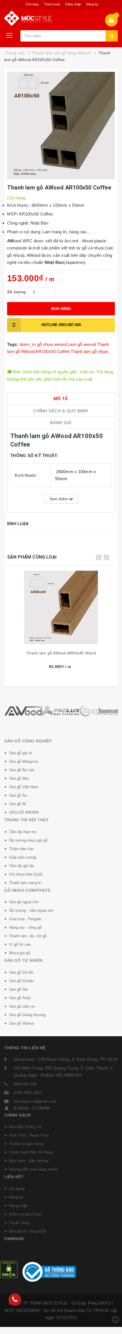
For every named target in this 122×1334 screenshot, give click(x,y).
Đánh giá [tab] (61, 422)
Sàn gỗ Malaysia (23, 761)
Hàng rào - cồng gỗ (25, 927)
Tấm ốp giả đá (21, 866)
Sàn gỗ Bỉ (17, 804)
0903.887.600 (61, 325)
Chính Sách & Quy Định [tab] (60, 410)
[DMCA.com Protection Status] (9, 1269)
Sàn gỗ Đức (19, 778)
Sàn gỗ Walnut (21, 1023)
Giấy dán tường (22, 857)
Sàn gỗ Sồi (18, 989)
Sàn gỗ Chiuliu (21, 981)
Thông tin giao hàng (26, 1144)
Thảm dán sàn (21, 849)
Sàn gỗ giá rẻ (20, 753)
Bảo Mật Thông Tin (25, 1127)
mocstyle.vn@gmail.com (35, 1101)
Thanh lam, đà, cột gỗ (28, 936)
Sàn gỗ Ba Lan (21, 770)
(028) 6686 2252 (27, 1093)
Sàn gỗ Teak (20, 998)
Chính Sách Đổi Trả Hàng (31, 1152)
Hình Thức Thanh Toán (29, 1135)
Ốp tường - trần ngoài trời (31, 910)
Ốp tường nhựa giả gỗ (28, 840)
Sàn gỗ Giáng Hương (27, 1015)
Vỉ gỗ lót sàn (20, 944)
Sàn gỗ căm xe (22, 1006)
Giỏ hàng (32, 4)
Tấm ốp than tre (22, 832)
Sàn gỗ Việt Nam (23, 787)
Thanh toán (52, 4)
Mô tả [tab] (61, 398)
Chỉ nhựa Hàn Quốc (26, 874)
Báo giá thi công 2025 (27, 1231)
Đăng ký (92, 4)
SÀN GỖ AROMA (24, 812)
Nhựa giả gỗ (19, 953)
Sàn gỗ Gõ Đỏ (21, 972)
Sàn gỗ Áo (18, 795)
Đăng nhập (73, 4)
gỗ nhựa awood (52, 344)
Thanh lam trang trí (25, 883)
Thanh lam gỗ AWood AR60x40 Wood (61, 653)
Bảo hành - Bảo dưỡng (28, 1161)
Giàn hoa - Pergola (25, 919)
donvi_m (28, 344)
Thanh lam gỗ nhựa (89, 351)
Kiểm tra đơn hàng (25, 1214)
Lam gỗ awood (82, 344)
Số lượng (16, 292)
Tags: (13, 344)
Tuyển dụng (19, 1223)
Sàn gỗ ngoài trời (24, 902)
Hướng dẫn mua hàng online (33, 1169)
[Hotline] (15, 1299)
